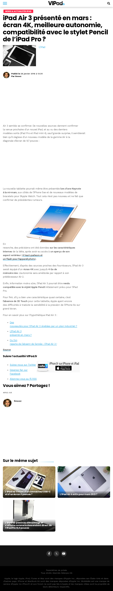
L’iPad (42, 47)
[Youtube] (64, 553)
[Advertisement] (56, 164)
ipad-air (8, 393)
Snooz (18, 76)
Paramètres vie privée (56, 570)
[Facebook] (49, 553)
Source (7, 349)
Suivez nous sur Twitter (23, 364)
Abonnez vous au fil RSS (23, 378)
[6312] (56, 222)
